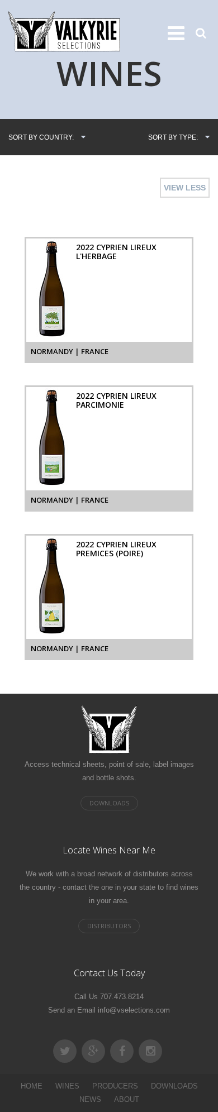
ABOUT (126, 1099)
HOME (31, 1086)
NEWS (90, 1099)
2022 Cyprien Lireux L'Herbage (116, 251)
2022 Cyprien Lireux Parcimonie (116, 400)
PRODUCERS (115, 1086)
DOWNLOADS (174, 1086)
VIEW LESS (185, 187)
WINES (67, 1086)
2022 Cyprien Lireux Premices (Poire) (116, 549)
